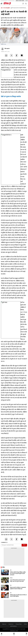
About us (4, 624)
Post (24, 545)
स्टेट (10, 570)
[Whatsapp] (6, 55)
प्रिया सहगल (7, 48)
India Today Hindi (20, 0)
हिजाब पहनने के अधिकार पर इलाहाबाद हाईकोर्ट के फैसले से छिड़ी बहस (18, 588)
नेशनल (11, 578)
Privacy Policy (18, 624)
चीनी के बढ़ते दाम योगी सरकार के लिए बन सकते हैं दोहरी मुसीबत (18, 595)
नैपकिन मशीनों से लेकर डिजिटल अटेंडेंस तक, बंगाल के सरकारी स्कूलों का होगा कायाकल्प (18, 574)
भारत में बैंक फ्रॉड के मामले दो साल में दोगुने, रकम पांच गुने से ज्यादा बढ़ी (17, 580)
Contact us (11, 624)
